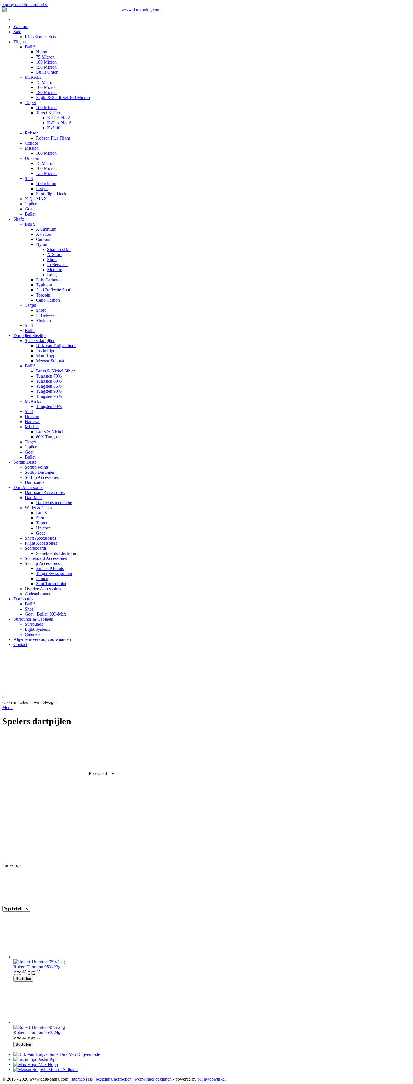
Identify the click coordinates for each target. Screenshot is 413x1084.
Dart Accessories (28, 487)
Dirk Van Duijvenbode (56, 345)
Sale (17, 31)
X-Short (54, 254)
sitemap (78, 1079)
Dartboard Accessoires (45, 492)
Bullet (30, 214)
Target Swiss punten (54, 573)
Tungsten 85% (49, 386)
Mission (32, 148)
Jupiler (31, 203)
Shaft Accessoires (40, 538)
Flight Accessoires (41, 543)
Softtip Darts (24, 462)
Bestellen (23, 979)
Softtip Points (37, 467)
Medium (54, 269)
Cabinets (32, 634)
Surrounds (34, 624)
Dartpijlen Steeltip (29, 335)
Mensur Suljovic (50, 360)
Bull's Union (47, 72)
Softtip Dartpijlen (40, 472)
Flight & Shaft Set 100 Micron (63, 97)
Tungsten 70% (49, 376)
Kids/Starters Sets (40, 36)
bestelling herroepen (113, 1079)
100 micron (46, 183)
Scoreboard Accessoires (46, 558)
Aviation (43, 234)
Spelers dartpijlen (40, 340)
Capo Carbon (48, 300)
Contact (20, 644)
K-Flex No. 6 (59, 122)
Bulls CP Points (50, 568)
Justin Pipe (45, 350)
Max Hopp (45, 355)
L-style (42, 188)
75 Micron (45, 57)
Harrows (32, 421)
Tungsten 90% (49, 391)
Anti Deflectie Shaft (53, 290)
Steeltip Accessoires (42, 563)
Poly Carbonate (49, 279)
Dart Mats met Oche (54, 502)
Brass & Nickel (49, 431)
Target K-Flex (48, 112)
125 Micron (46, 173)
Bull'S (30, 46)
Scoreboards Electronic (56, 553)
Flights (19, 41)
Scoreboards (36, 548)
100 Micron (46, 62)
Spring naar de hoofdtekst (25, 4)
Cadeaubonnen (38, 593)
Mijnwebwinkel (212, 1079)
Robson (31, 133)
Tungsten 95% (49, 396)
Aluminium (46, 229)
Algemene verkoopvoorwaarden (42, 639)
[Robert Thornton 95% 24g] (212, 1003)
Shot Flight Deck (51, 193)
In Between (57, 264)
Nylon (41, 52)
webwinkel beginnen (153, 1079)
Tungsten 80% (49, 381)
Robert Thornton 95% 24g (36, 1032)
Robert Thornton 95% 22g (36, 966)
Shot (29, 178)
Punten (42, 578)
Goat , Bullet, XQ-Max (45, 614)
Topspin (43, 295)
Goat (29, 209)
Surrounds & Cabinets (33, 619)
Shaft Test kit (59, 249)
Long (52, 274)
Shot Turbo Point (51, 583)
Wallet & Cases (38, 507)
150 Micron (46, 67)
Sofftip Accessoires (42, 477)
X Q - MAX (36, 198)
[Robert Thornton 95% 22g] (212, 937)
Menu (7, 707)
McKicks (33, 77)
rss (90, 1079)
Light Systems (37, 629)
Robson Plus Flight (53, 138)
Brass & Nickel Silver (55, 371)
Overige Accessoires (43, 588)
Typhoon (44, 284)
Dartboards (34, 482)
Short (52, 259)
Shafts (18, 219)
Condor (31, 143)
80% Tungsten (49, 436)
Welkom (20, 26)
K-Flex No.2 (58, 117)
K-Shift (53, 127)
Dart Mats (33, 497)
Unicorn (32, 158)
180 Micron (46, 92)
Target (30, 102)
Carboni (43, 239)
